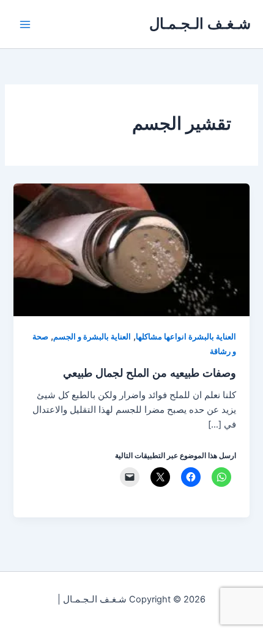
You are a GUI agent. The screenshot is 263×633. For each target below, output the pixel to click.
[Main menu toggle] (25, 24)
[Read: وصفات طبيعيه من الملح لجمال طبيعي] (131, 248)
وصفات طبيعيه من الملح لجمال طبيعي (149, 372)
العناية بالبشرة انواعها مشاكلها (186, 336)
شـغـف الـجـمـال (200, 23)
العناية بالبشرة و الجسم (92, 336)
